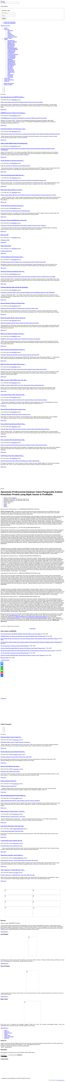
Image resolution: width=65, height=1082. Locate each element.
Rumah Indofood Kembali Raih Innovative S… (13, 349)
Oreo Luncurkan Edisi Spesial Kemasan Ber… (13, 439)
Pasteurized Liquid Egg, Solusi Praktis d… (12, 855)
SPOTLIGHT (11, 69)
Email (5, 505)
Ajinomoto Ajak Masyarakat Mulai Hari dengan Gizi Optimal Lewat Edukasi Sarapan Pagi (23, 648)
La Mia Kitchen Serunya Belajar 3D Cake (11, 840)
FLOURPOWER (12, 57)
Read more (3, 109)
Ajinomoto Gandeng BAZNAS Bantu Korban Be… (14, 220)
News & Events (8, 38)
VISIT (9, 73)
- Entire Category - (5, 660)
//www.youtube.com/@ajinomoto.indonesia (36, 617)
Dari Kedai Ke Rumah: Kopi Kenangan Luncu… (13, 128)
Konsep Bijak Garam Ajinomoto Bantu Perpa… (13, 424)
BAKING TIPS (11, 43)
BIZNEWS (10, 67)
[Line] (32, 670)
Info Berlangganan (12, 36)
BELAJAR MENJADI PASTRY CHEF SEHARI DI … (13, 795)
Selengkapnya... (5, 931)
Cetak (5, 504)
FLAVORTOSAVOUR (13, 54)
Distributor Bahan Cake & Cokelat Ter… (11, 737)
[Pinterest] (32, 673)
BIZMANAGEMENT (12, 48)
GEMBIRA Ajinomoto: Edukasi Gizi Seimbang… (13, 113)
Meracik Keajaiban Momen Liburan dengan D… (13, 318)
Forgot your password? (9, 22)
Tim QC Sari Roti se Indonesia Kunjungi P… (12, 160)
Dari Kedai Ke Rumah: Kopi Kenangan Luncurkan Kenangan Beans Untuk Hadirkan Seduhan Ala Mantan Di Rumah (30, 638)
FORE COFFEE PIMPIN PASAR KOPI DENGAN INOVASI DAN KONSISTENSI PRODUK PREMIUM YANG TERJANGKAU (31, 642)
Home (5, 28)
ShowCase (10, 68)
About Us (6, 29)
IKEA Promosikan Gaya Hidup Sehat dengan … (13, 364)
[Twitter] (32, 665)
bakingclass (16, 739)
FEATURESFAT (11, 55)
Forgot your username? (10, 23)
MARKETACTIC (11, 63)
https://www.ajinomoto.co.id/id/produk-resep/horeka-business (31, 616)
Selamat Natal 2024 (6, 245)
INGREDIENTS (11, 60)
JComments (32, 628)
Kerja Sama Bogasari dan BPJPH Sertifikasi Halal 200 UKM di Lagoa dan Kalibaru (21, 633)
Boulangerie (11, 74)
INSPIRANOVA (11, 62)
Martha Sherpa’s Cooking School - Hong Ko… (13, 811)
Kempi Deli (10, 77)
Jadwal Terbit (11, 35)
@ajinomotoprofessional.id (13, 617)
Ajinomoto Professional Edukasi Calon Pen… (13, 271)
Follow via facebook (9, 83)
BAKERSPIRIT (11, 44)
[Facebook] (32, 663)
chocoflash (16, 798)
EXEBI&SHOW (11, 52)
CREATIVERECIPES (13, 49)
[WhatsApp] (32, 668)
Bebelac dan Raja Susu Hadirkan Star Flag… (13, 333)
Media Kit (6, 81)
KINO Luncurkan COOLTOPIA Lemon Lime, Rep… (14, 380)
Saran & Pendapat (9, 79)
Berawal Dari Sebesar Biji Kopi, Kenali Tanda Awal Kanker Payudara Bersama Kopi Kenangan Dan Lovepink (28, 650)
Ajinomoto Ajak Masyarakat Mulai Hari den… (13, 175)
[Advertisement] (10, 478)
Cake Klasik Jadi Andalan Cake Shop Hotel (12, 826)
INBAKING (10, 59)
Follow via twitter (8, 84)
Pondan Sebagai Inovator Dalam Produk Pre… (13, 751)
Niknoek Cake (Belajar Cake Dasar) (10, 766)
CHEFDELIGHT (11, 50)
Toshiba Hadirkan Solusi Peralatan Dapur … (12, 257)
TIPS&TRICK (11, 70)
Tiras (9, 31)
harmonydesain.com (60, 1080)
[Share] (32, 675)
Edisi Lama (7, 78)
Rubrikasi (14, 498)
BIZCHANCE (11, 46)
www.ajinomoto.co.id (14, 615)
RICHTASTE (11, 65)
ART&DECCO (11, 40)
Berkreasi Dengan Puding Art (8, 781)
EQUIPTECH (11, 53)
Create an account (5, 25)
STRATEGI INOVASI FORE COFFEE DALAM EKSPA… (15, 287)
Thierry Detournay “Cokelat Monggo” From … (13, 870)
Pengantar (10, 30)
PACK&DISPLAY (12, 64)
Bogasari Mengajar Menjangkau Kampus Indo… (13, 409)
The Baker (10, 76)
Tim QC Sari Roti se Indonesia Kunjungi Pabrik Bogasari (15, 645)
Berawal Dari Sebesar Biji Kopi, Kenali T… (12, 189)
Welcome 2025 (4, 235)
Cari (2, 2)
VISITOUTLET (11, 72)
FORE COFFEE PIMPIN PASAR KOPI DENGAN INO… (14, 143)
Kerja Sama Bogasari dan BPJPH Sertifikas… (13, 97)
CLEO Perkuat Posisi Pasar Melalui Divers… (12, 455)
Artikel (6, 39)
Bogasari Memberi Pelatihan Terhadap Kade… (13, 303)
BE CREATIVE (11, 45)
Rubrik (9, 33)
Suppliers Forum (17, 754)
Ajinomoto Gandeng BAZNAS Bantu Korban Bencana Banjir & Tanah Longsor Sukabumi (23, 655)
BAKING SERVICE (12, 41)
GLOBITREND (11, 58)
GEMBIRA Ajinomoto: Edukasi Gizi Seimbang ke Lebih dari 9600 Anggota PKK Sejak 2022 (23, 636)
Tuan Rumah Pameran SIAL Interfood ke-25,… (13, 394)
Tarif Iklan (10, 34)
